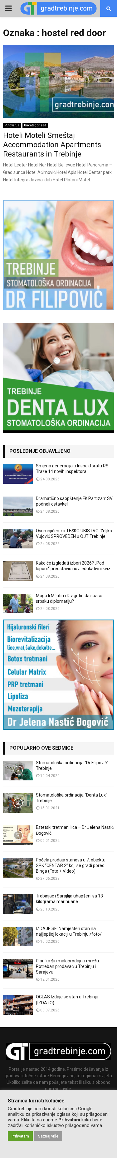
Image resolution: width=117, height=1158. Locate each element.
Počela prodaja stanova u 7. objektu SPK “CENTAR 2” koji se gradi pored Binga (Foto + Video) (70, 865)
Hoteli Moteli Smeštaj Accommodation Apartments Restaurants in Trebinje (52, 144)
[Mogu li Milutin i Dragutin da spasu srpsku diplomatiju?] (18, 603)
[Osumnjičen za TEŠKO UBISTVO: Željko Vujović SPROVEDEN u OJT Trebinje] (18, 538)
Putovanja (12, 125)
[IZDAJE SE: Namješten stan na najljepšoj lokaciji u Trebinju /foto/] (18, 936)
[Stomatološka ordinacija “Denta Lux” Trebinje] (18, 803)
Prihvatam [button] (20, 1136)
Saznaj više (48, 1136)
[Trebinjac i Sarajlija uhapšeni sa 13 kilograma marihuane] (18, 904)
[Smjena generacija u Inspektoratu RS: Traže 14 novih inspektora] (18, 474)
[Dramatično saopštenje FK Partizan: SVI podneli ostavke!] (18, 506)
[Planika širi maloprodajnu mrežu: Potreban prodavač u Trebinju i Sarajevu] (18, 969)
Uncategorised (35, 125)
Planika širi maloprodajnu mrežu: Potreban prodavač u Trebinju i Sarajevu (68, 966)
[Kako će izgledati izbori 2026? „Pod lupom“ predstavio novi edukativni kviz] (18, 571)
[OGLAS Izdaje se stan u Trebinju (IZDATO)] (18, 1005)
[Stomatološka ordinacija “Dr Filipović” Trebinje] (18, 770)
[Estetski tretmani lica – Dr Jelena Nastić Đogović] (18, 835)
